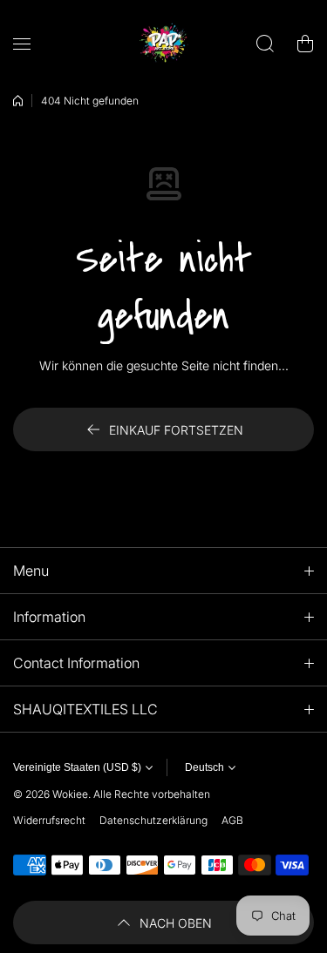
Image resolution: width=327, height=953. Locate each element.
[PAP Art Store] (164, 43)
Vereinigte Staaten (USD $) (77, 767)
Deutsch (204, 767)
